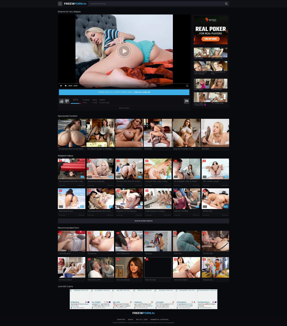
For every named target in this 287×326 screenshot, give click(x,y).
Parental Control (159, 319)
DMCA (130, 319)
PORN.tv (75, 4)
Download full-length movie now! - (124, 92)
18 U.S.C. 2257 (142, 319)
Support (121, 319)
